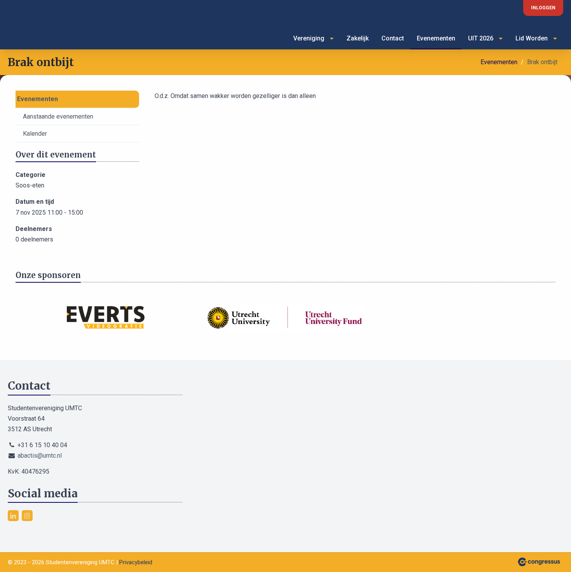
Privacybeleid (135, 562)
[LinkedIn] (13, 515)
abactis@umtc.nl (39, 455)
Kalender (35, 133)
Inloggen (543, 7)
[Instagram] (27, 515)
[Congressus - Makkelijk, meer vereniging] (539, 562)
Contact (392, 38)
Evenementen (436, 38)
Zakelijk (357, 38)
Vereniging (308, 38)
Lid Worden (531, 38)
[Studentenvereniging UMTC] (23, 28)
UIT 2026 (480, 38)
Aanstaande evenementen (58, 116)
